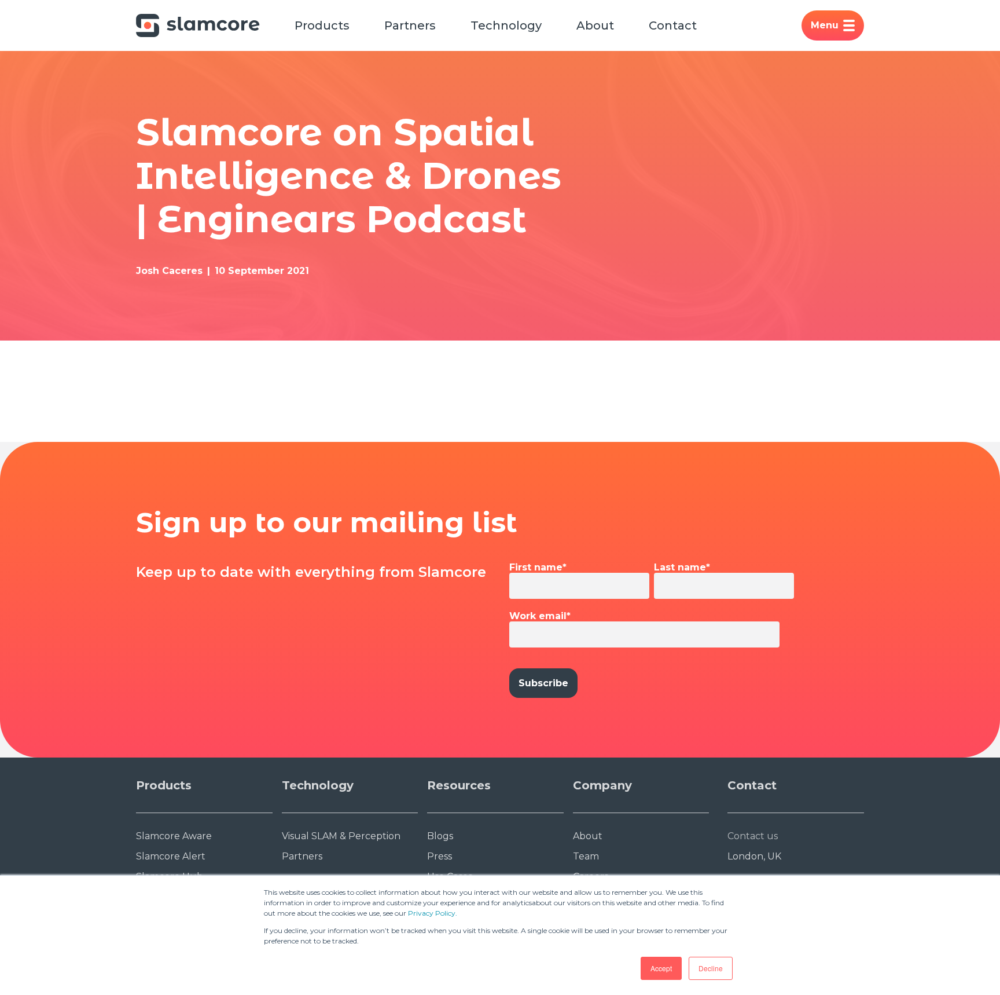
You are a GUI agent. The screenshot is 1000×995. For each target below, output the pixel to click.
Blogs (440, 836)
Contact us (752, 836)
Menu (825, 25)
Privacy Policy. (432, 913)
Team (586, 856)
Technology (506, 25)
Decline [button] (710, 968)
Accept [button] (661, 968)
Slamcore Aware (174, 836)
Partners (410, 25)
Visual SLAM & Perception (341, 836)
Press (439, 856)
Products (322, 25)
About (595, 25)
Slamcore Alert (170, 856)
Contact (673, 25)
